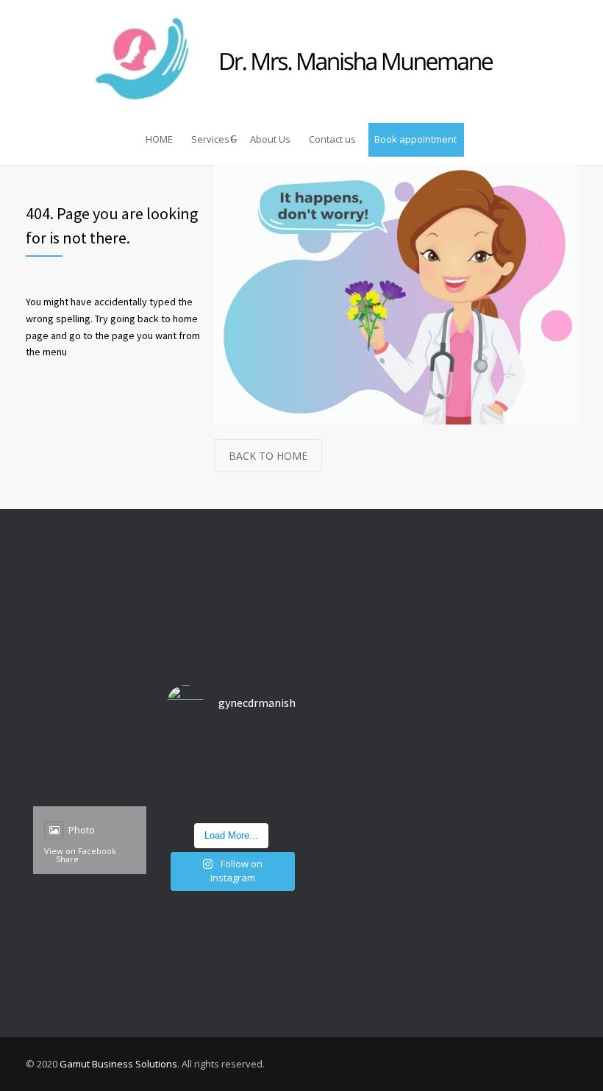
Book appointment (415, 139)
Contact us (332, 139)
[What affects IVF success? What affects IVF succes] (231, 775)
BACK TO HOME (268, 456)
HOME (159, 139)
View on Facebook (80, 850)
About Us (270, 139)
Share (67, 858)
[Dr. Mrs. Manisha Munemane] (301, 60)
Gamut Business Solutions (118, 1063)
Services (210, 139)
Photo (81, 829)
